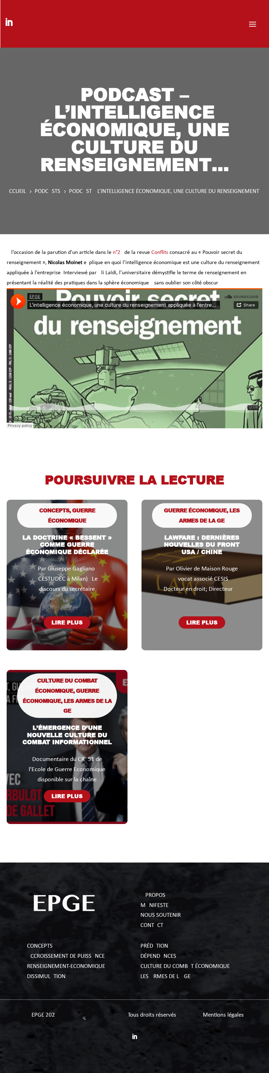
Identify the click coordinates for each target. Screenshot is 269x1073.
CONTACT (151, 925)
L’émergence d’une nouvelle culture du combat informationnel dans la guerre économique (67, 741)
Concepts (54, 510)
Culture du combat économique (185, 966)
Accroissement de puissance (66, 956)
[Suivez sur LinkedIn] (8, 22)
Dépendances (158, 956)
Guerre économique (195, 510)
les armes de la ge (165, 976)
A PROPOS (152, 895)
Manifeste (154, 905)
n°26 (118, 252)
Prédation (154, 946)
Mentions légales (223, 1015)
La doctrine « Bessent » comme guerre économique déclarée (67, 544)
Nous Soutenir (160, 915)
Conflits (159, 252)
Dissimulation (46, 976)
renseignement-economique (66, 966)
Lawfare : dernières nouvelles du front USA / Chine (202, 544)
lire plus (67, 622)
